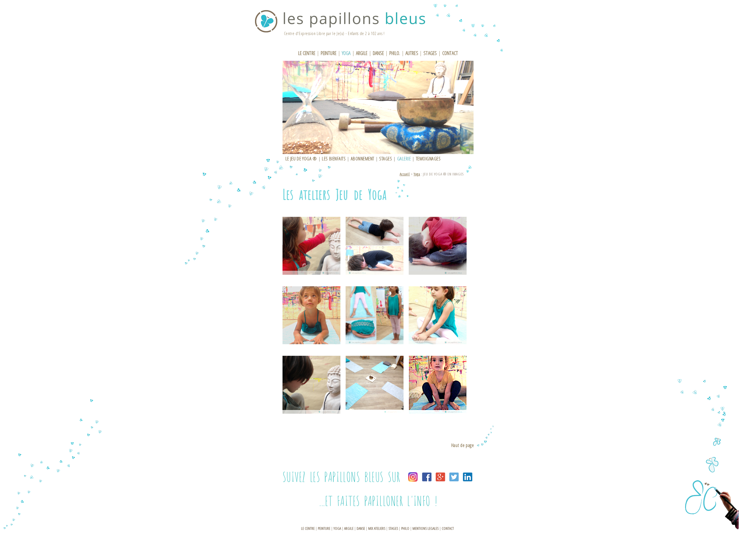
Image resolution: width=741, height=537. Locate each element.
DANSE (378, 53)
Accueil (405, 174)
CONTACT (450, 53)
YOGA (346, 53)
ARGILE (361, 53)
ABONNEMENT (362, 158)
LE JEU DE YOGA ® (301, 158)
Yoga (417, 174)
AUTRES (412, 53)
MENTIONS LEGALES (425, 528)
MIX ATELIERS (376, 528)
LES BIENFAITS (334, 158)
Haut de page (462, 445)
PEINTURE (328, 53)
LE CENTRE (306, 53)
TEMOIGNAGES (428, 158)
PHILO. (394, 53)
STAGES (430, 53)
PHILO (405, 528)
